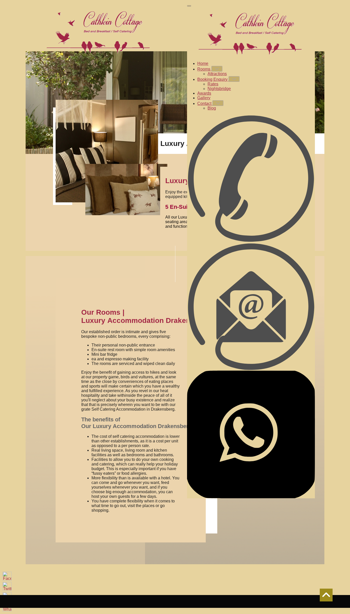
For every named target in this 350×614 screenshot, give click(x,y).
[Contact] (217, 103)
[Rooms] (216, 69)
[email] (251, 307)
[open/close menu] (189, 6)
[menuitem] (202, 63)
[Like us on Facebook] (7, 576)
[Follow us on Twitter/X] (7, 586)
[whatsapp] (251, 434)
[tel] (251, 179)
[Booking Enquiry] (234, 79)
